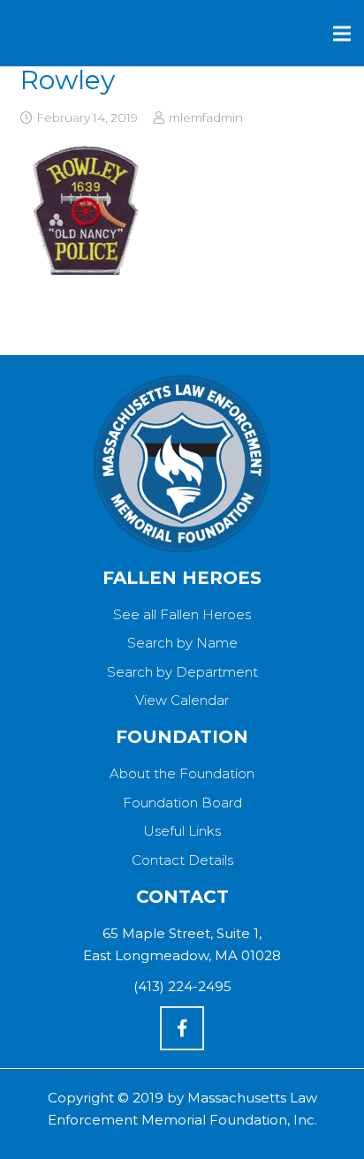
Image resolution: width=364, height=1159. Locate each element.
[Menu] (341, 33)
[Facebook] (182, 1028)
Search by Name (182, 642)
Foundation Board (182, 802)
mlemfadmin (206, 117)
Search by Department (182, 671)
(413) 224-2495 (182, 986)
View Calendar (182, 700)
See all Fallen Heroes (182, 614)
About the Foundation (182, 773)
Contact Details (182, 860)
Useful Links (182, 830)
